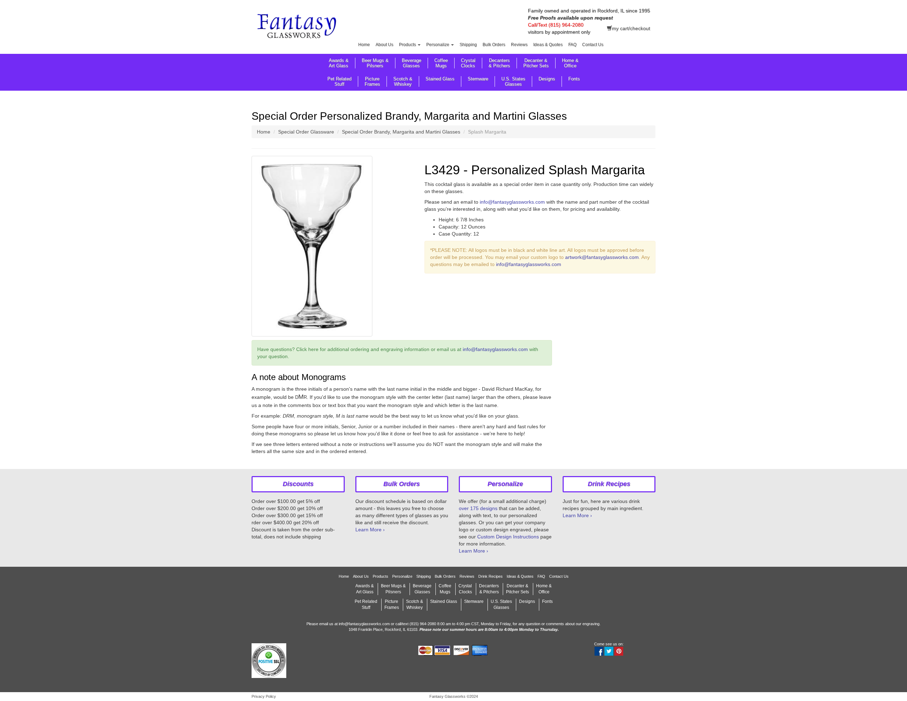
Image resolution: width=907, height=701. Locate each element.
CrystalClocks (468, 63)
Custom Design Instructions (508, 536)
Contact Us (592, 44)
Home (364, 44)
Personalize (438, 44)
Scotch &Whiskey (402, 81)
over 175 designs (478, 508)
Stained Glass (440, 78)
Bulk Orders (494, 44)
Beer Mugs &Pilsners (375, 63)
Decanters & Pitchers (499, 63)
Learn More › (370, 529)
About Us (384, 44)
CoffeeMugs (441, 63)
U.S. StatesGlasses (513, 81)
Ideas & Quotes (548, 44)
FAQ (572, 44)
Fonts (574, 78)
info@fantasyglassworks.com (512, 202)
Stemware (478, 78)
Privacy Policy (264, 696)
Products (408, 44)
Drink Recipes (490, 576)
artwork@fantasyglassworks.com (602, 257)
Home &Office (570, 63)
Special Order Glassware (306, 132)
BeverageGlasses (411, 63)
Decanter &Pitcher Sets (536, 63)
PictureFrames (372, 81)
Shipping (468, 44)
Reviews (519, 44)
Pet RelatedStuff (339, 81)
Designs (547, 78)
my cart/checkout (631, 28)
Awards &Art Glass (339, 63)
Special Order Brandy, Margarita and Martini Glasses (401, 132)
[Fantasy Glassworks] (298, 27)
